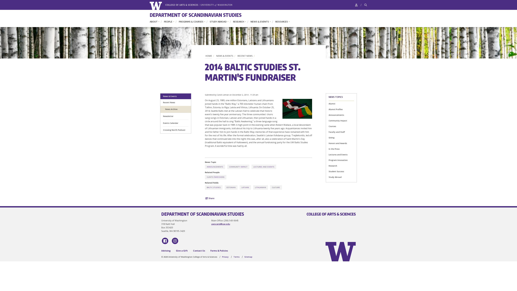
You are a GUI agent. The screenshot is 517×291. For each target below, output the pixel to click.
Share (211, 198)
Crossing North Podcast (174, 130)
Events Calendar (170, 123)
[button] (297, 117)
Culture (276, 187)
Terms (236, 257)
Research (238, 21)
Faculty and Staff (337, 132)
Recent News (245, 55)
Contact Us (199, 250)
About (154, 21)
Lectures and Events (338, 154)
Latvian (245, 187)
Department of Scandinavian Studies (196, 15)
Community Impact (338, 120)
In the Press (334, 149)
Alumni (332, 103)
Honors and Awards (338, 143)
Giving (331, 137)
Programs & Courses (191, 21)
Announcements (336, 115)
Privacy (225, 257)
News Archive (171, 109)
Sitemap (248, 257)
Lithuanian (260, 187)
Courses (332, 126)
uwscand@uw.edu (220, 224)
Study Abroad (218, 21)
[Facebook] (165, 241)
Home (208, 55)
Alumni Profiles (336, 109)
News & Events (260, 21)
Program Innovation (338, 160)
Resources (281, 21)
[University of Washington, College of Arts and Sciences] (191, 6)
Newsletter (168, 116)
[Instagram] (175, 241)
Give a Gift (182, 250)
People (168, 21)
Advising (166, 250)
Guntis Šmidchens (215, 177)
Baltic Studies (214, 187)
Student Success (336, 171)
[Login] (356, 5)
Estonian (231, 187)
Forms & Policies (219, 250)
